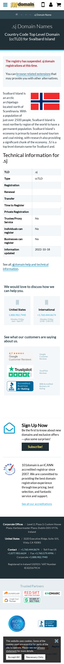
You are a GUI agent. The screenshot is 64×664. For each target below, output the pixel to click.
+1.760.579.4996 (44, 553)
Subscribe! (35, 447)
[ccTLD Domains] (21, 14)
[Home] (16, 14)
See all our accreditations (37, 503)
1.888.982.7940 (17, 315)
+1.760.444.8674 (46, 315)
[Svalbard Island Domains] (30, 14)
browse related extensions (33, 74)
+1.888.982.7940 (38, 557)
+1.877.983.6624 (17, 553)
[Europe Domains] (26, 14)
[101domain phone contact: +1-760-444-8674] (43, 6)
